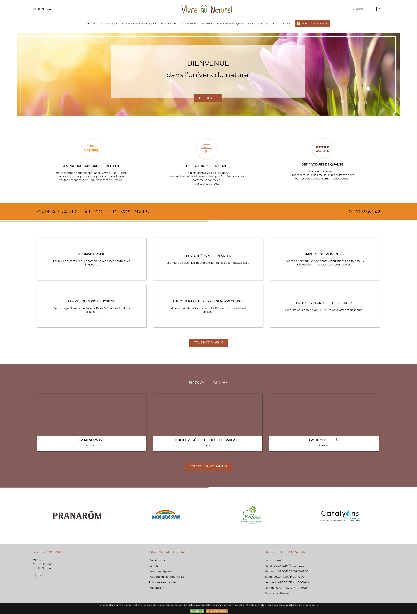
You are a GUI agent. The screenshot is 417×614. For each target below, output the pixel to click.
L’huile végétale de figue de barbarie (207, 440)
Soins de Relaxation (260, 23)
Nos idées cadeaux (314, 23)
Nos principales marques (139, 23)
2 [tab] (211, 118)
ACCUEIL (92, 23)
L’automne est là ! (324, 440)
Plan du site (156, 588)
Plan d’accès (157, 560)
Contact (284, 23)
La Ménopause (91, 440)
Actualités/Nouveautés (196, 23)
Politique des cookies (163, 582)
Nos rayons (168, 23)
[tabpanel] (208, 74)
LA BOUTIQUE (109, 23)
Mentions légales (160, 571)
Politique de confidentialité (167, 577)
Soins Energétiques (230, 23)
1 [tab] (206, 118)
